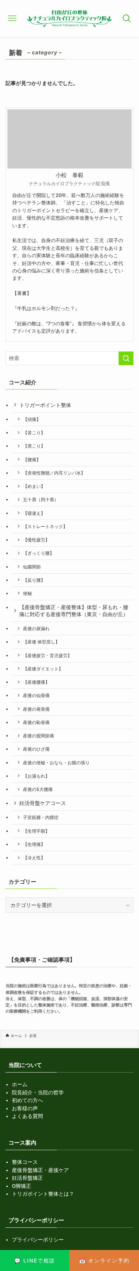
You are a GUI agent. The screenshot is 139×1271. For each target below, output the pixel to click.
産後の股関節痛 (38, 735)
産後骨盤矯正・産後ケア (40, 1170)
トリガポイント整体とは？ (43, 1194)
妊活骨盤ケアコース (42, 803)
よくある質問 (27, 1116)
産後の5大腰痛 (38, 789)
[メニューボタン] (12, 18)
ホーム (19, 1084)
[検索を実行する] (126, 358)
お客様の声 (25, 1108)
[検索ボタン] (127, 18)
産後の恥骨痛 (36, 722)
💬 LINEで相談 (35, 1260)
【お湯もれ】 (36, 776)
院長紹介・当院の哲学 (38, 1092)
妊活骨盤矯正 (27, 1178)
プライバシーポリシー (38, 1240)
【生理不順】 (36, 831)
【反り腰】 (34, 580)
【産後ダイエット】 (43, 669)
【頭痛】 (32, 419)
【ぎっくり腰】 (38, 553)
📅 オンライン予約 (104, 1260)
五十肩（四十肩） (41, 499)
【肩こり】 (34, 446)
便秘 (27, 593)
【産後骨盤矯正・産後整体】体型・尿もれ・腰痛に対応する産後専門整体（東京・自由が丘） (73, 610)
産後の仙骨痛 (36, 695)
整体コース (25, 1162)
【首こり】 (34, 432)
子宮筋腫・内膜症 (41, 817)
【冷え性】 (34, 857)
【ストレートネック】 (45, 526)
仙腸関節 (32, 567)
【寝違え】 (34, 513)
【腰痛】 (32, 459)
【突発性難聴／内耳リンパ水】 (54, 473)
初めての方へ (27, 1100)
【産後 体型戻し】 (41, 642)
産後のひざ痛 (36, 749)
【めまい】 (34, 486)
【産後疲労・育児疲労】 (47, 655)
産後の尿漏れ (36, 628)
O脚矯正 (21, 1186)
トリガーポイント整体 (45, 405)
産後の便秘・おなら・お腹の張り (56, 762)
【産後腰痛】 (36, 682)
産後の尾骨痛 (36, 709)
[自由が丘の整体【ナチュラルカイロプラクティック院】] (69, 18)
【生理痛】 (34, 844)
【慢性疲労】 (36, 540)
